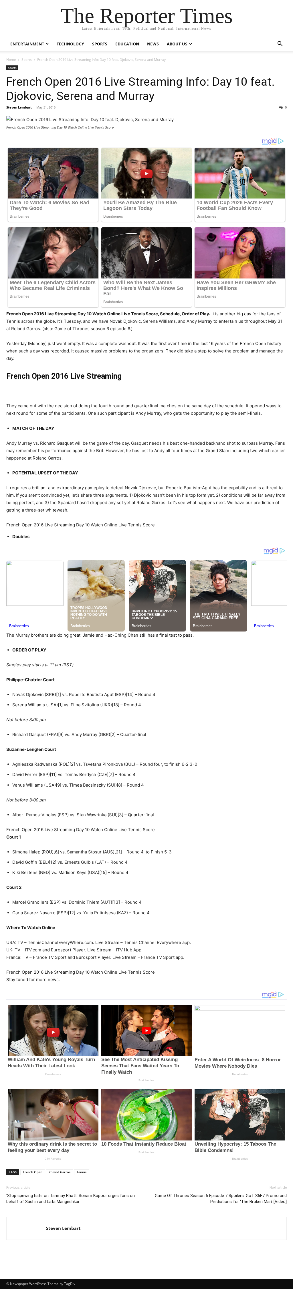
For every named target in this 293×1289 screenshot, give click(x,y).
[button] (280, 44)
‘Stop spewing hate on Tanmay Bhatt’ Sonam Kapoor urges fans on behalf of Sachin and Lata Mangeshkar (70, 1198)
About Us (177, 44)
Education (127, 44)
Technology (70, 44)
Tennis (81, 1172)
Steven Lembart (19, 107)
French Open (32, 1172)
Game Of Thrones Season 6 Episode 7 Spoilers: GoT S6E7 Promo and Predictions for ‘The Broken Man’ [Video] (221, 1198)
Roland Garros (59, 1172)
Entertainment (27, 44)
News (153, 44)
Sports (99, 44)
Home (11, 59)
